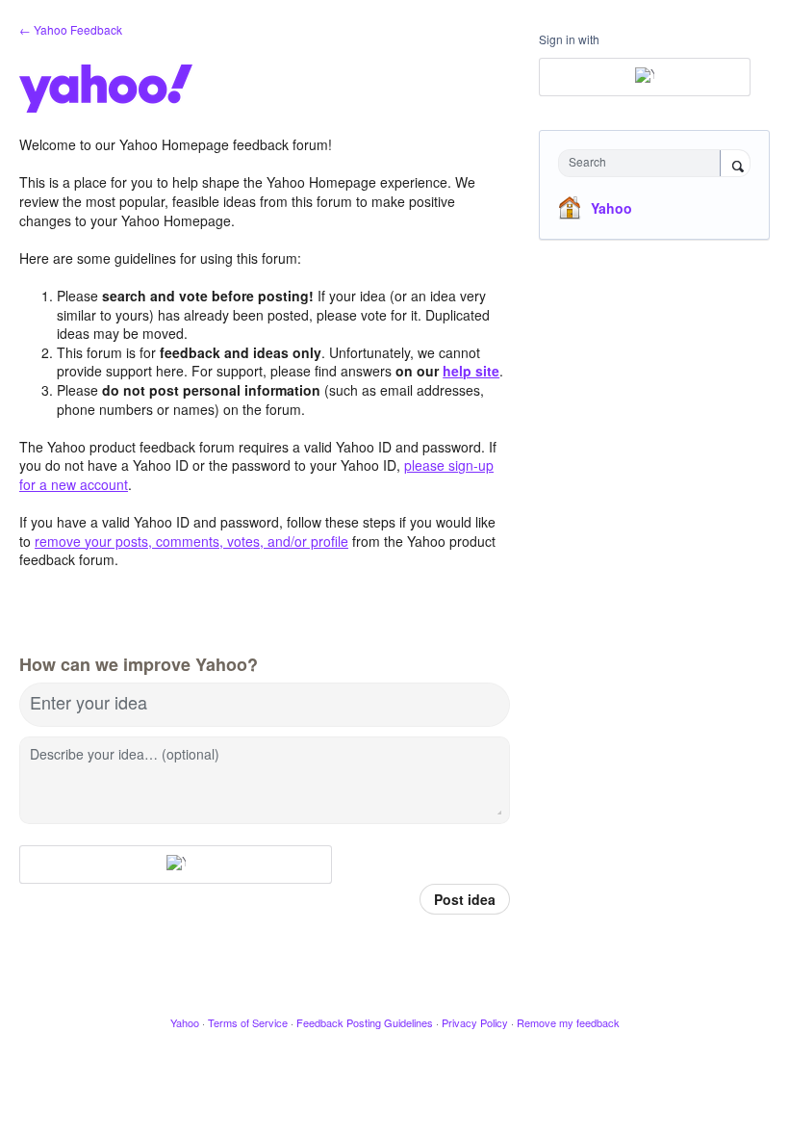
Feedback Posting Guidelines (364, 1022)
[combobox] (644, 163)
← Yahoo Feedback (70, 29)
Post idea (465, 899)
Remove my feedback (568, 1022)
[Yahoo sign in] (175, 864)
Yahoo (611, 208)
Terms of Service (248, 1022)
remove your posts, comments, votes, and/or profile (191, 541)
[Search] (735, 164)
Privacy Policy (475, 1022)
